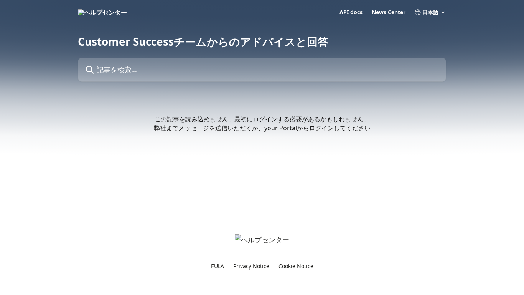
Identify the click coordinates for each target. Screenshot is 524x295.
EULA (217, 266)
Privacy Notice (251, 266)
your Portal (280, 128)
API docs (351, 12)
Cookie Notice (295, 266)
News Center (388, 12)
